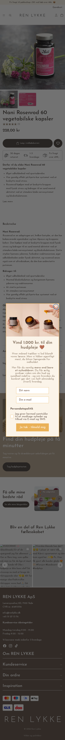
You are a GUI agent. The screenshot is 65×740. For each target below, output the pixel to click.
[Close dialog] (55, 306)
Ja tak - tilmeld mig (33, 427)
